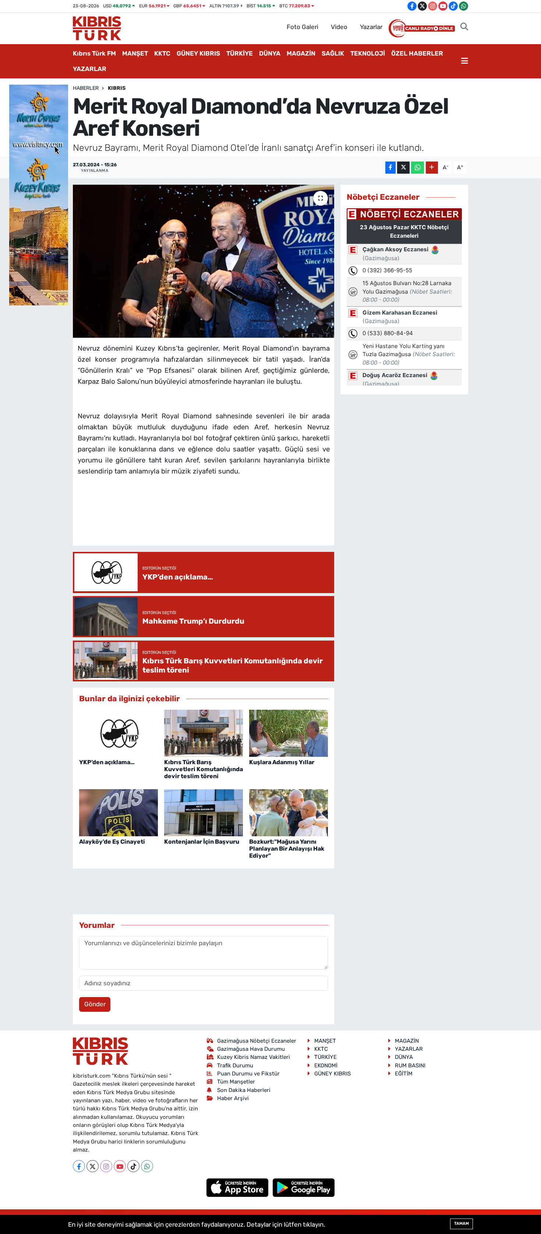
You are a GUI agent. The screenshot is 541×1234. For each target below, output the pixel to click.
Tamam (461, 1223)
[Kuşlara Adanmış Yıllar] (288, 733)
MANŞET (135, 53)
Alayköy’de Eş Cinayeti (112, 841)
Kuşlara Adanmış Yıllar (281, 762)
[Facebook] (79, 1166)
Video (339, 27)
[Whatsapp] (147, 1166)
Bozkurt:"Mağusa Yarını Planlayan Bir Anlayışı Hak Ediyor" (286, 848)
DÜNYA (269, 53)
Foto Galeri (302, 27)
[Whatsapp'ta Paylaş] (417, 168)
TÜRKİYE (239, 53)
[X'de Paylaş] (403, 168)
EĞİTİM (404, 1073)
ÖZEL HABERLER (417, 53)
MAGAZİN (301, 53)
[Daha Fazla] (432, 168)
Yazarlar (371, 27)
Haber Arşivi (233, 1098)
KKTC (162, 53)
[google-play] (303, 1187)
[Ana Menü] (464, 61)
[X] (92, 1166)
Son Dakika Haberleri (243, 1090)
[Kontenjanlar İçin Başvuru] (203, 812)
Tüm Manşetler (236, 1081)
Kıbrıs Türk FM (94, 53)
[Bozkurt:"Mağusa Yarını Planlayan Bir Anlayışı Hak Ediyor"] (288, 812)
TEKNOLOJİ (367, 53)
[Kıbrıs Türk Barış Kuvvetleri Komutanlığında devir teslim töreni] (203, 733)
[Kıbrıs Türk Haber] (97, 27)
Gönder (95, 1004)
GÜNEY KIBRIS (198, 53)
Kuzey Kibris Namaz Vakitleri (253, 1057)
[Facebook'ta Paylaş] (390, 168)
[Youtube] (120, 1166)
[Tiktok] (133, 1166)
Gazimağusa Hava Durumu (251, 1049)
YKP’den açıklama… (107, 762)
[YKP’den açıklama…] (118, 733)
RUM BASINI (410, 1065)
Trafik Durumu (235, 1065)
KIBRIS (116, 88)
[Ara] (464, 27)
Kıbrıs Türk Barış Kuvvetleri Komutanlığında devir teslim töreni (203, 769)
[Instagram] (106, 1166)
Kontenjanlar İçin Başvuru (201, 841)
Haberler (86, 88)
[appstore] (238, 1187)
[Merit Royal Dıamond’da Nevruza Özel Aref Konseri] (204, 261)
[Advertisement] (212, 518)
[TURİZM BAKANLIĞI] (38, 194)
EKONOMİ (325, 1065)
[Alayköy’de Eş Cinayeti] (118, 812)
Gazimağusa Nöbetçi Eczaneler (256, 1041)
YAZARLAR (89, 68)
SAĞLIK (333, 53)
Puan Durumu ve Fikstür (248, 1073)
